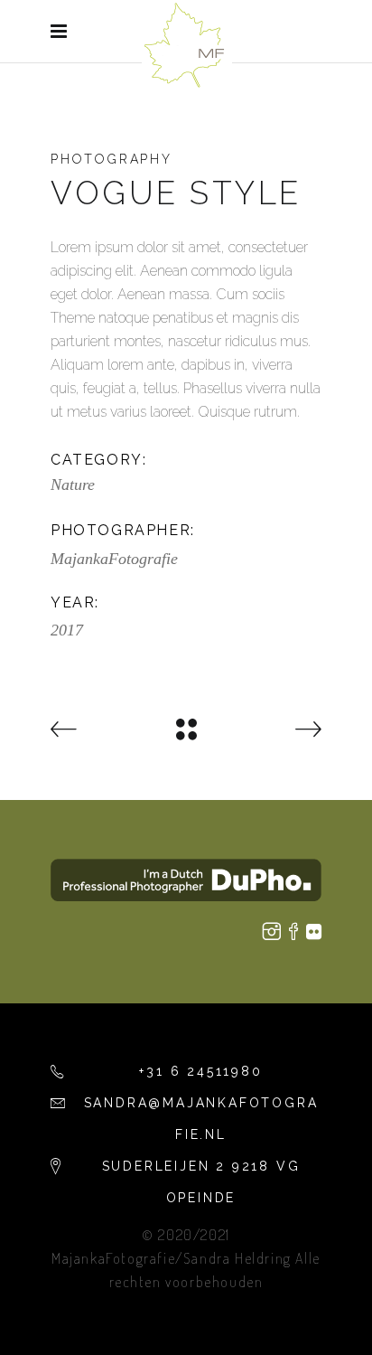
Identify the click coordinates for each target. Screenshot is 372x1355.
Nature (73, 484)
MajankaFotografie (114, 559)
